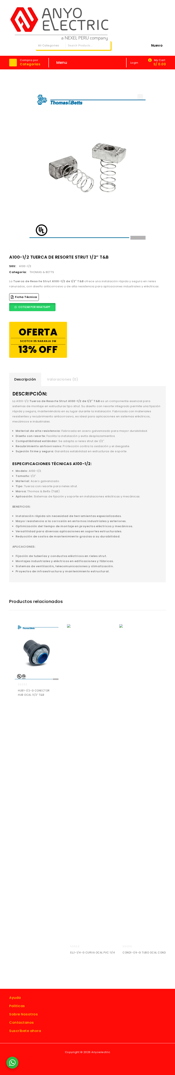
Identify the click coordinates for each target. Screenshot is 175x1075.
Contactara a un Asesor (30, 706)
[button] (140, 97)
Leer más (22, 706)
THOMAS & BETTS (42, 272)
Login (134, 63)
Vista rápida (38, 706)
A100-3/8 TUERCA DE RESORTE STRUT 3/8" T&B (157, 254)
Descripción (25, 379)
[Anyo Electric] (59, 23)
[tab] (25, 379)
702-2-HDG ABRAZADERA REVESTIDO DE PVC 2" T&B (163, 254)
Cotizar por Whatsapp (34, 307)
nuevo (157, 45)
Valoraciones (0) (62, 379)
